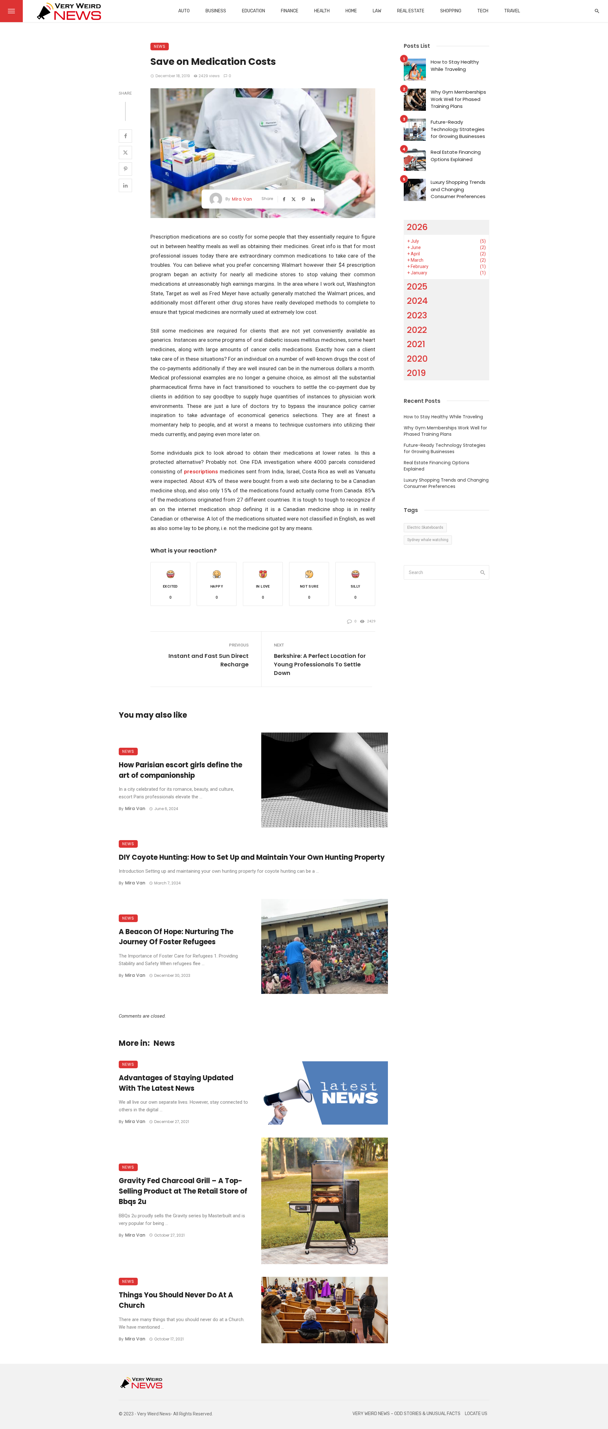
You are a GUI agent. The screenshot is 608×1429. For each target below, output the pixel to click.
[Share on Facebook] (125, 136)
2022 (417, 330)
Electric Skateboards (425, 527)
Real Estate (410, 11)
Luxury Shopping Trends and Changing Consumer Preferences (458, 189)
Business (216, 11)
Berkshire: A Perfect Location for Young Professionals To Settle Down (320, 664)
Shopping (450, 11)
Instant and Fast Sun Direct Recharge (208, 660)
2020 (417, 359)
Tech (482, 11)
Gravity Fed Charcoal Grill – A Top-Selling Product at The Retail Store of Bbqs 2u (183, 1191)
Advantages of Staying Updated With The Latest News (176, 1083)
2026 (417, 227)
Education (253, 11)
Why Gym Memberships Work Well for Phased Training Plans (458, 99)
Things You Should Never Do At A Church (176, 1300)
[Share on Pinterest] (125, 169)
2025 (417, 286)
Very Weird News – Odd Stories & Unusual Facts (406, 1413)
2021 (416, 344)
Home (351, 11)
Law (377, 11)
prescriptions (201, 471)
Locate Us (476, 1413)
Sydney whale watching (427, 540)
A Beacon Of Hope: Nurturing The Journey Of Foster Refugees (176, 937)
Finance (289, 11)
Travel (512, 11)
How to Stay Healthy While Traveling (455, 65)
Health (322, 11)
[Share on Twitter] (125, 152)
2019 (416, 373)
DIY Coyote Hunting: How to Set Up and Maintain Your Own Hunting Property (252, 857)
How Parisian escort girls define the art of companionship (180, 770)
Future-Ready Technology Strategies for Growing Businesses (458, 129)
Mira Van (242, 199)
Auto (184, 11)
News (159, 46)
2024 (417, 301)
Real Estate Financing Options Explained (456, 156)
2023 (417, 315)
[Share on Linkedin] (125, 185)
